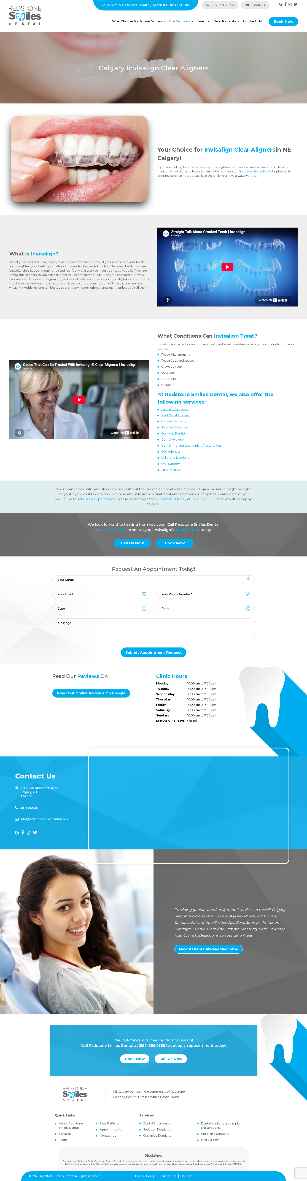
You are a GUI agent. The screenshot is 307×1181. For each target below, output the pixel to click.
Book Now (283, 21)
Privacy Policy (145, 1176)
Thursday (163, 699)
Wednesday (165, 694)
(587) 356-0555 (222, 5)
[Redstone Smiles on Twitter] (295, 4)
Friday (161, 705)
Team (201, 21)
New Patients (225, 21)
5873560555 (29, 807)
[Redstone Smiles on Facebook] (285, 4)
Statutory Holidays (170, 721)
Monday (162, 683)
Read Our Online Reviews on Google (91, 693)
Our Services (179, 21)
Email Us (257, 5)
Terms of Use (167, 1176)
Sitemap (186, 1176)
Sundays (162, 715)
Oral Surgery (210, 1140)
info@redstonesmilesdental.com (44, 819)
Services (65, 1133)
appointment (187, 530)
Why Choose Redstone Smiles (137, 21)
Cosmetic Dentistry (157, 1135)
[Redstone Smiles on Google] (281, 4)
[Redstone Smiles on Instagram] (290, 4)
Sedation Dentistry (156, 1129)
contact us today (172, 499)
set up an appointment (96, 499)
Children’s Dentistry (215, 1133)
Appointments (110, 1129)
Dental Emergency (156, 1123)
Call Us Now (132, 543)
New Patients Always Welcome (208, 949)
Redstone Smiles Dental (256, 171)
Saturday (163, 710)
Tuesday (162, 689)
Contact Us (252, 21)
